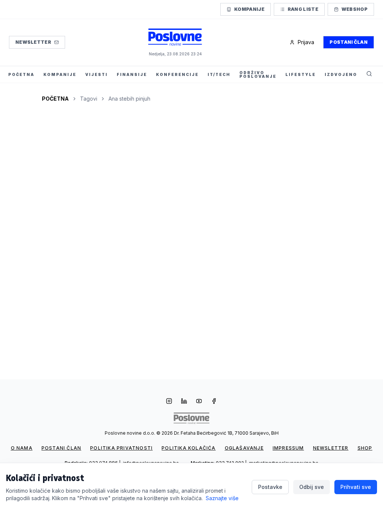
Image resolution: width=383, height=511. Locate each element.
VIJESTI (96, 74)
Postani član (349, 42)
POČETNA (21, 74)
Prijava (306, 42)
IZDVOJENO (341, 74)
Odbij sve (311, 487)
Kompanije (249, 9)
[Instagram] (169, 401)
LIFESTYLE (300, 74)
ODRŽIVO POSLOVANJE (257, 74)
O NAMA (22, 448)
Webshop (354, 9)
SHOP (365, 448)
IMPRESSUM (288, 448)
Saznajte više (222, 498)
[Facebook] (214, 401)
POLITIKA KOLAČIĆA (188, 448)
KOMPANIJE (59, 74)
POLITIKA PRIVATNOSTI (121, 448)
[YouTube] (199, 401)
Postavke (270, 487)
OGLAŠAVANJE (244, 448)
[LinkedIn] (184, 401)
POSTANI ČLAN (61, 448)
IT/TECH (219, 74)
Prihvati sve (355, 487)
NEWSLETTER (331, 448)
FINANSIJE (132, 74)
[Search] (369, 74)
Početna (55, 98)
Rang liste (303, 9)
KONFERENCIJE (177, 74)
